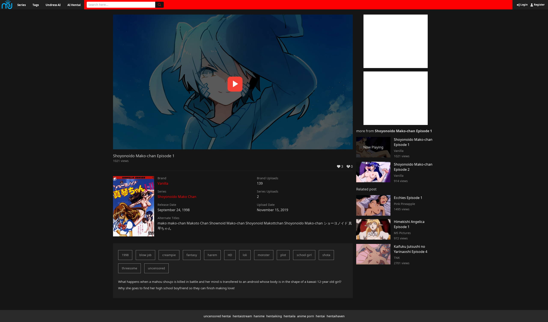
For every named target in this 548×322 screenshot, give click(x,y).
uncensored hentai (217, 316)
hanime (259, 316)
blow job (145, 255)
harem (212, 255)
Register (539, 4)
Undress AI (53, 5)
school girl (304, 255)
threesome (129, 268)
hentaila (289, 316)
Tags (36, 5)
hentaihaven (336, 316)
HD (230, 255)
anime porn (305, 316)
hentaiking (274, 316)
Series (21, 5)
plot (283, 255)
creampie (169, 255)
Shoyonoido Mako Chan (177, 196)
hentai (320, 316)
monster (264, 255)
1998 (125, 255)
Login (524, 4)
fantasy (191, 255)
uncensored (156, 268)
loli (245, 255)
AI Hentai (74, 5)
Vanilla (163, 183)
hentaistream (242, 316)
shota (326, 255)
